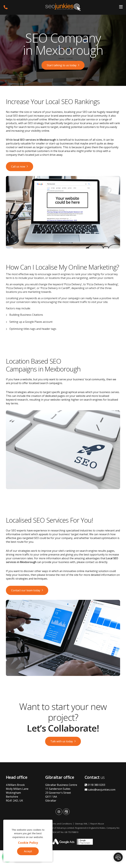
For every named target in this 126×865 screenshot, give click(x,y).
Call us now (18, 166)
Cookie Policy (28, 843)
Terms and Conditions (61, 823)
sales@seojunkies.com (101, 789)
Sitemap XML (81, 823)
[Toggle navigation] (121, 7)
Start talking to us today (61, 65)
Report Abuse (97, 823)
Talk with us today (61, 741)
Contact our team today (25, 590)
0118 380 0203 (96, 785)
